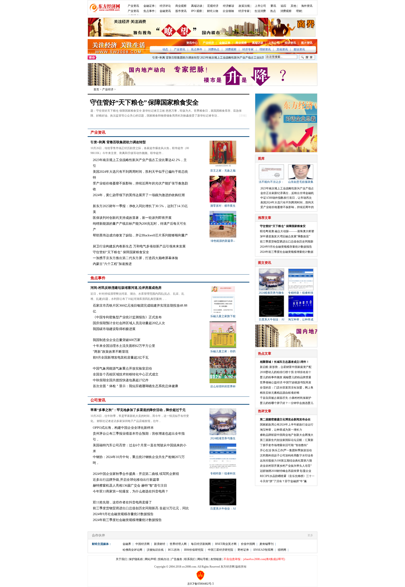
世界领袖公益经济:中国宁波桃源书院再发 (285, 382)
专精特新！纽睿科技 (223, 473)
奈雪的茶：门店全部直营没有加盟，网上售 (286, 387)
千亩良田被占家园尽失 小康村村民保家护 (285, 398)
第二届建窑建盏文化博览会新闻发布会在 (285, 419)
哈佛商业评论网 (132, 549)
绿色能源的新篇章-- (223, 240)
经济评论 (165, 5)
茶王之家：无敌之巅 (223, 170)
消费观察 (286, 11)
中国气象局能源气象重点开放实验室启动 (122, 368)
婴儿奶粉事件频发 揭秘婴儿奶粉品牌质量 (285, 377)
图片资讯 (306, 42)
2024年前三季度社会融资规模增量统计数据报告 (127, 520)
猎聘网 (282, 549)
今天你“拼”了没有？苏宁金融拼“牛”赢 (283, 481)
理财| (299, 11)
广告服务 (176, 559)
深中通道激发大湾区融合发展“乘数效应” (285, 236)
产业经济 (208, 42)
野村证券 (243, 549)
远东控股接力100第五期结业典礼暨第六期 (286, 460)
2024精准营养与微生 (223, 438)
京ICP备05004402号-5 (200, 583)
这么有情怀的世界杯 (223, 386)
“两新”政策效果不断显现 (110, 351)
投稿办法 (163, 559)
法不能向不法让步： (271, 181)
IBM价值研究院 (193, 549)
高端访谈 (196, 5)
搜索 (307, 57)
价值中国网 (248, 544)
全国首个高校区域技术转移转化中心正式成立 (125, 374)
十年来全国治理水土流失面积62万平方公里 (124, 346)
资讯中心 (192, 42)
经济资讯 (290, 42)
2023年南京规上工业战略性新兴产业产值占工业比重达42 (227, 57)
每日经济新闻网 (201, 544)
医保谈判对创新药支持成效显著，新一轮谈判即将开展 (132, 218)
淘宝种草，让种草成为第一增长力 (281, 429)
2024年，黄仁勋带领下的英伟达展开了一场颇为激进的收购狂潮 (139, 195)
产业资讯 (133, 5)
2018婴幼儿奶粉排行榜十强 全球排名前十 (285, 372)
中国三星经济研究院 (220, 549)
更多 (245, 132)
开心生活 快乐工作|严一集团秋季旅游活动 (286, 450)
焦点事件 (149, 11)
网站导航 (203, 559)
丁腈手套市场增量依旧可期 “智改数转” (284, 445)
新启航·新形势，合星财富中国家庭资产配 (285, 367)
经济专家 (244, 11)
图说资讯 (299, 49)
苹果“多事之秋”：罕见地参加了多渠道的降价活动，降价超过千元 (138, 410)
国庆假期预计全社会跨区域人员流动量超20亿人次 (129, 323)
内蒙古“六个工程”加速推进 (112, 264)
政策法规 (244, 5)
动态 (165, 49)
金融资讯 (165, 11)
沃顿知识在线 (155, 549)
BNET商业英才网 (225, 544)
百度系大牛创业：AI (223, 508)
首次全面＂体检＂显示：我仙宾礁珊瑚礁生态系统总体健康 (135, 386)
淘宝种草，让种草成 (300, 319)
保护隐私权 (136, 559)
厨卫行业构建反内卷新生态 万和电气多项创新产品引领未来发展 (139, 246)
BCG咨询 (174, 549)
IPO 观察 (196, 11)
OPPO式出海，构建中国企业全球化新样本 (123, 427)
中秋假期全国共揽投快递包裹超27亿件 (121, 380)
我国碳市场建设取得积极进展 (114, 329)
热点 (273, 11)
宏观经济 (212, 5)
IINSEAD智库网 (263, 549)
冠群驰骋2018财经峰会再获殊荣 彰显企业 (285, 471)
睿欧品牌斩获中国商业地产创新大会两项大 (286, 435)
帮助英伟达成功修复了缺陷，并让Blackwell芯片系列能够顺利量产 (140, 235)
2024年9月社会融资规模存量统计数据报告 (123, 514)
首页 (96, 89)
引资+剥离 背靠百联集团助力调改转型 (167, 57)
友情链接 (216, 559)
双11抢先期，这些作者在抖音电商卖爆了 (122, 502)
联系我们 (189, 559)
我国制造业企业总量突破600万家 (116, 340)
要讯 (273, 5)
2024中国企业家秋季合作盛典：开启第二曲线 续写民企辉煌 (136, 474)
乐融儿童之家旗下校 (223, 316)
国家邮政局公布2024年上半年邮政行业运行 (286, 424)
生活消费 (260, 11)
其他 (293, 5)
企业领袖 (228, 11)
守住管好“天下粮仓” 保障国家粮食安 (283, 226)
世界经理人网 (178, 544)
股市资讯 (181, 11)
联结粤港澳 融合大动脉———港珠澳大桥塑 (287, 231)
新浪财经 (159, 544)
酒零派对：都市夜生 (223, 205)
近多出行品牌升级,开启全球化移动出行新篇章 (126, 479)
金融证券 (149, 5)
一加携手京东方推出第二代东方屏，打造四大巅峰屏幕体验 (135, 258)
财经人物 (212, 11)
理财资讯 (265, 49)
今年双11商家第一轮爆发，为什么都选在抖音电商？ (130, 491)
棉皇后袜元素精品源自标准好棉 (279, 392)
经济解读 (228, 5)
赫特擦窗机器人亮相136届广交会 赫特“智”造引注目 (130, 485)
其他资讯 (282, 49)
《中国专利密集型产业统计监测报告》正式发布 (127, 317)
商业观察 (181, 5)
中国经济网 (142, 544)
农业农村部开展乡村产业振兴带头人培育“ (286, 465)
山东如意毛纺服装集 (300, 181)
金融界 (127, 544)
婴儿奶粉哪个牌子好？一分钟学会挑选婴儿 (286, 403)
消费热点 (213, 49)
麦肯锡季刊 (266, 544)
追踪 (283, 5)
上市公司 (260, 5)
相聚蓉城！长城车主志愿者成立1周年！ (284, 361)
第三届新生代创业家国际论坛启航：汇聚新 (286, 440)
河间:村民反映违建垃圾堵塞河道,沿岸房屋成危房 (125, 288)
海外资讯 (306, 5)
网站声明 (150, 559)
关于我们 (121, 559)
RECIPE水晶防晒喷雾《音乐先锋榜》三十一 (287, 476)
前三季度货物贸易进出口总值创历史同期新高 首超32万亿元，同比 (141, 508)
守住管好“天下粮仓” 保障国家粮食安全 (144, 102)
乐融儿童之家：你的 (223, 351)
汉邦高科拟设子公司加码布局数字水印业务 (286, 455)
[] (243, 115)
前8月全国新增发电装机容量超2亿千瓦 (121, 357)
